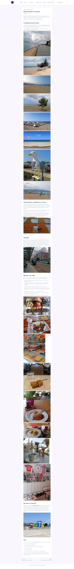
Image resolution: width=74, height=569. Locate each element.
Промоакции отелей (50, 2)
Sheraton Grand (35, 505)
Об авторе (44, 2)
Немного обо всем (38, 2)
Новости (21, 2)
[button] (33, 2)
